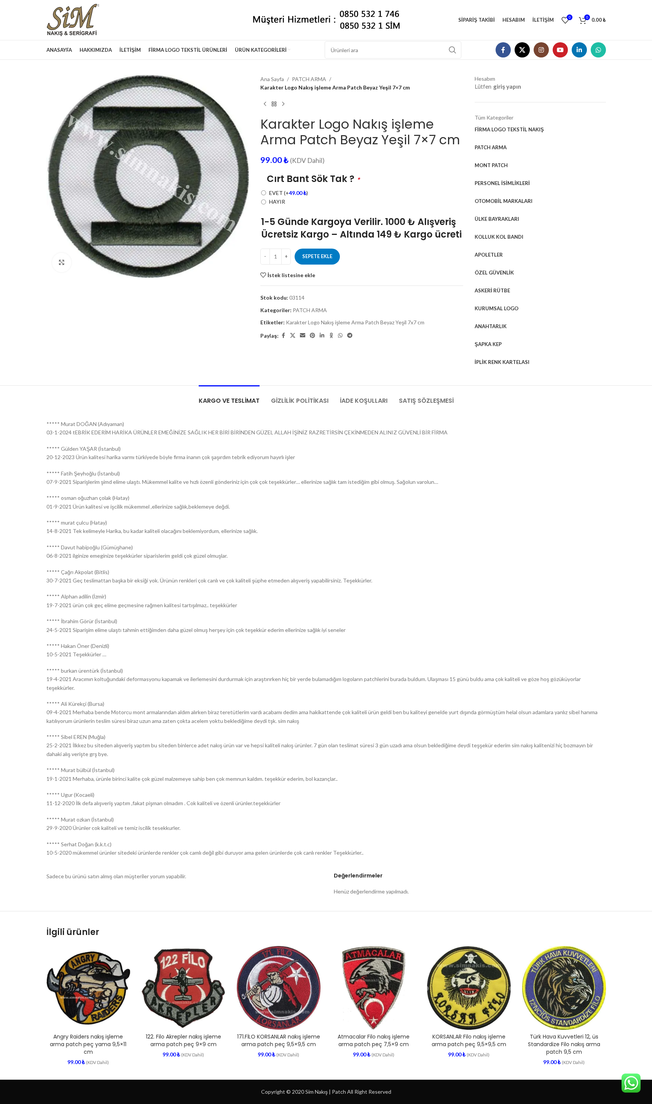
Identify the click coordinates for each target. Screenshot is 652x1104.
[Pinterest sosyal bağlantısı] (312, 335)
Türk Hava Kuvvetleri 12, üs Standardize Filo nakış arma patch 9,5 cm (564, 1044)
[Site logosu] (75, 19)
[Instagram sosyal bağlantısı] (541, 49)
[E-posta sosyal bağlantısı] (303, 335)
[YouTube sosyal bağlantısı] (560, 49)
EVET (288, 193)
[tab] (229, 396)
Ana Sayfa (272, 79)
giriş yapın (507, 86)
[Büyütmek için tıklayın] (61, 262)
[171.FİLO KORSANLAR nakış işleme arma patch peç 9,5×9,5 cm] (278, 988)
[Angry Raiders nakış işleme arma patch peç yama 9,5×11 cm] (88, 988)
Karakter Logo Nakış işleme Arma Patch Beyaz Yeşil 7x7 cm (355, 322)
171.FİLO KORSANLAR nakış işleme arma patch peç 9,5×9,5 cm (278, 1040)
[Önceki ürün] (264, 104)
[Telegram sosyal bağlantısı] (350, 335)
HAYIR (277, 201)
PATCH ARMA (309, 79)
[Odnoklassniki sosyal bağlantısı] (331, 335)
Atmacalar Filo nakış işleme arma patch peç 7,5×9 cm (374, 1040)
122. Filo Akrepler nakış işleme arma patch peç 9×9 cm (183, 1040)
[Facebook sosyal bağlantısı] (503, 49)
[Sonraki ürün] (283, 104)
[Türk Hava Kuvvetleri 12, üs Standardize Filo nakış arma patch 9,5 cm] (564, 988)
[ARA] (452, 50)
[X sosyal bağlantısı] (522, 49)
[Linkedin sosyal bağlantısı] (579, 49)
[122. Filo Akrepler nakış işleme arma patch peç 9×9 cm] (183, 988)
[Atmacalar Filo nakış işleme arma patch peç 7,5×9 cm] (374, 988)
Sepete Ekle (317, 256)
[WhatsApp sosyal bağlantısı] (598, 49)
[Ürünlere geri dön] (274, 104)
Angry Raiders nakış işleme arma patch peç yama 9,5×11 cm (88, 1044)
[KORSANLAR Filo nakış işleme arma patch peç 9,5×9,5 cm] (469, 988)
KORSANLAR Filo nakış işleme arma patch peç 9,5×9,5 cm (469, 1040)
